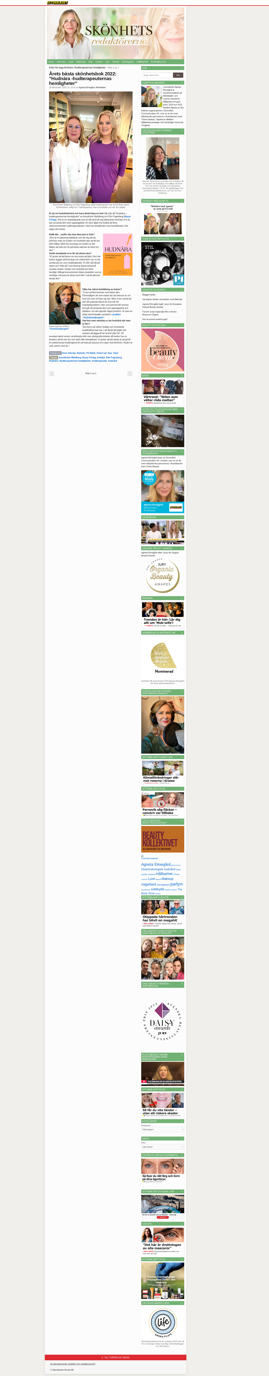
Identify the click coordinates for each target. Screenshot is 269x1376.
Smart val (101, 353)
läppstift (158, 879)
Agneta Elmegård (156, 864)
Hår (90, 61)
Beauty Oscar (176, 865)
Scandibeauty (145, 890)
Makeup (80, 61)
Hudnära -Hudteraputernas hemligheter (70, 361)
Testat (115, 61)
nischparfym (163, 884)
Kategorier (145, 1125)
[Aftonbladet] (57, 2)
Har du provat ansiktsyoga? (155, 319)
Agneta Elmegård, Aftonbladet (92, 87)
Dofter (99, 61)
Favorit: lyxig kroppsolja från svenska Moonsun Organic (159, 313)
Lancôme (144, 879)
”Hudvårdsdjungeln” (59, 329)
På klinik (90, 353)
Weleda (157, 894)
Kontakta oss (158, 61)
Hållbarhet (142, 61)
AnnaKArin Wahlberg (70, 357)
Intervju (72, 353)
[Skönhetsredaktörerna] (149, 858)
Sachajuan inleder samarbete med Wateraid (162, 299)
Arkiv (143, 1142)
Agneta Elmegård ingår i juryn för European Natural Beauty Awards (162, 305)
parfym (176, 884)
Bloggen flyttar (148, 294)
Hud (71, 61)
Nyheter (81, 353)
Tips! (115, 353)
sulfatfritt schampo (170, 890)
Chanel (145, 869)
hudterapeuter (99, 361)
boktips (101, 357)
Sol (107, 61)
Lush (151, 879)
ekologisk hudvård (162, 869)
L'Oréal (176, 874)
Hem (51, 61)
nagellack (148, 884)
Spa (110, 353)
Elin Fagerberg (114, 357)
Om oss (61, 61)
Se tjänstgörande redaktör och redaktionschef (72, 1364)
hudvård (112, 361)
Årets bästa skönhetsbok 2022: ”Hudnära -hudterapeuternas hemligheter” (82, 78)
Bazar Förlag (89, 357)
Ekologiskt (128, 61)
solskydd (157, 889)
